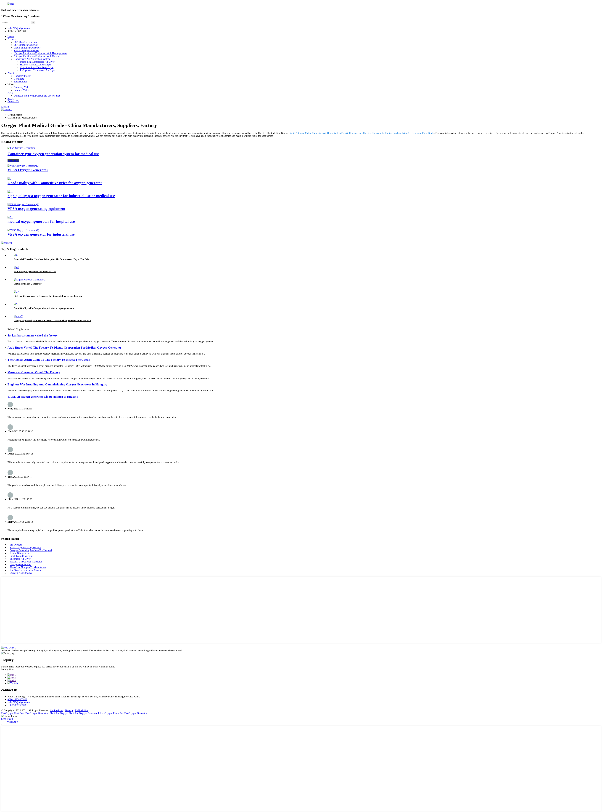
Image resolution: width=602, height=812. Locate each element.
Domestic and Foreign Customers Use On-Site (37, 95)
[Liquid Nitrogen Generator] (30, 279)
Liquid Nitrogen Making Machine (305, 133)
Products (12, 39)
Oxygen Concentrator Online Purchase (382, 133)
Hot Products (56, 710)
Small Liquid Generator (21, 556)
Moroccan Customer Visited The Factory (34, 372)
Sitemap (69, 710)
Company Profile (22, 76)
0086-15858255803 (17, 699)
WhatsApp (11, 721)
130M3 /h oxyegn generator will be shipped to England (43, 396)
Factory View (20, 81)
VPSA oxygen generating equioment (36, 209)
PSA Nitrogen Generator (26, 44)
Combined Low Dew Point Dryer (36, 67)
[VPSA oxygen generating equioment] (23, 204)
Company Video (22, 87)
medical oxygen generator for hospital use (41, 221)
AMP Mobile (81, 710)
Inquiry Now (7, 669)
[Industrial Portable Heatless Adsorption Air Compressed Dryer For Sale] (16, 255)
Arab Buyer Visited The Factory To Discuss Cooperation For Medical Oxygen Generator (64, 347)
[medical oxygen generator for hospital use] (10, 217)
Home (11, 36)
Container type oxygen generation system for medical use (53, 154)
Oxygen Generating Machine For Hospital (31, 550)
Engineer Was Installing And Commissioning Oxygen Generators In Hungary (57, 384)
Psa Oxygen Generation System (25, 570)
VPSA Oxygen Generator (26, 50)
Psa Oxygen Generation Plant (40, 713)
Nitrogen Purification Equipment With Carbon (36, 56)
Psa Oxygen (16, 544)
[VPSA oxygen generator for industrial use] (23, 230)
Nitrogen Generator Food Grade (418, 133)
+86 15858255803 (17, 705)
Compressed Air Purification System (32, 59)
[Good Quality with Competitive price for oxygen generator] (9, 178)
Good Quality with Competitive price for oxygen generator (55, 183)
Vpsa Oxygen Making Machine (25, 547)
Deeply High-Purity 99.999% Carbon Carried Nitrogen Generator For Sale (52, 320)
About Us (12, 73)
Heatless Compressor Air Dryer (35, 64)
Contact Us (13, 101)
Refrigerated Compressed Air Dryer (37, 70)
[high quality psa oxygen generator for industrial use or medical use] (10, 191)
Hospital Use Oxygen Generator (26, 561)
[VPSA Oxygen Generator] (23, 165)
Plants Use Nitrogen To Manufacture (28, 567)
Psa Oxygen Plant (65, 713)
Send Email (7, 719)
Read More (13, 160)
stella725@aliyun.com (19, 28)
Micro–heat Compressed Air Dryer (37, 61)
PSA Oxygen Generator (25, 42)
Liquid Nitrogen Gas (20, 553)
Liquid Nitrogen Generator (27, 47)
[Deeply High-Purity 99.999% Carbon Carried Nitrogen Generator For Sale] (18, 316)
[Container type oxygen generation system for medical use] (22, 148)
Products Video (21, 90)
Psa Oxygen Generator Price (89, 713)
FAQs (10, 98)
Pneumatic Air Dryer (20, 558)
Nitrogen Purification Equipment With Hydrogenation (40, 53)
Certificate (19, 78)
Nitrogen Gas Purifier (20, 564)
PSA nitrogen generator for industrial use (35, 271)
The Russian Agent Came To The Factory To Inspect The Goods (49, 359)
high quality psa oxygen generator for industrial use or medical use (61, 196)
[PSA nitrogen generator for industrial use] (16, 267)
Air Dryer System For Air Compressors (342, 133)
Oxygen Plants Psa (113, 713)
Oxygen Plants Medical (21, 573)
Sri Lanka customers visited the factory (33, 335)
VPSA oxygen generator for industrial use (41, 234)
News (10, 92)
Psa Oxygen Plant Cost (12, 713)
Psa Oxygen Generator (135, 713)
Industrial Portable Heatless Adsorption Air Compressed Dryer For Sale (51, 259)
